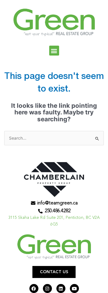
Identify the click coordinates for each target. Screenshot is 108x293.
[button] (54, 51)
